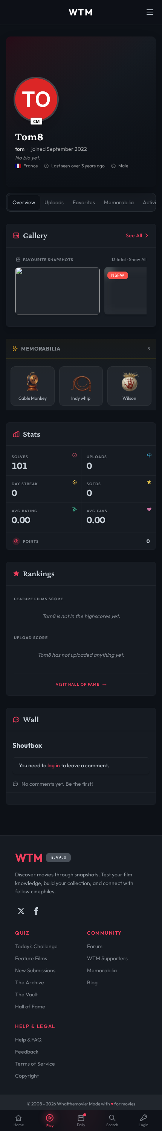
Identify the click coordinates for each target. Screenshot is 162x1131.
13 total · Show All (129, 259)
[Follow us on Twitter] (21, 911)
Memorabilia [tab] (119, 202)
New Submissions (35, 970)
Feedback (26, 1051)
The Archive (29, 982)
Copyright (27, 1075)
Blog (92, 982)
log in (53, 765)
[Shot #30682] (57, 290)
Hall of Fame (30, 1006)
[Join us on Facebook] (36, 911)
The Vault (26, 994)
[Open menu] (150, 12)
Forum (94, 946)
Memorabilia (102, 970)
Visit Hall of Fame (78, 684)
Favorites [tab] (84, 202)
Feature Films (31, 958)
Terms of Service (35, 1063)
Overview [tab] (23, 202)
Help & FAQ (28, 1039)
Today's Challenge (36, 946)
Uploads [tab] (54, 202)
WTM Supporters (107, 958)
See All (134, 235)
